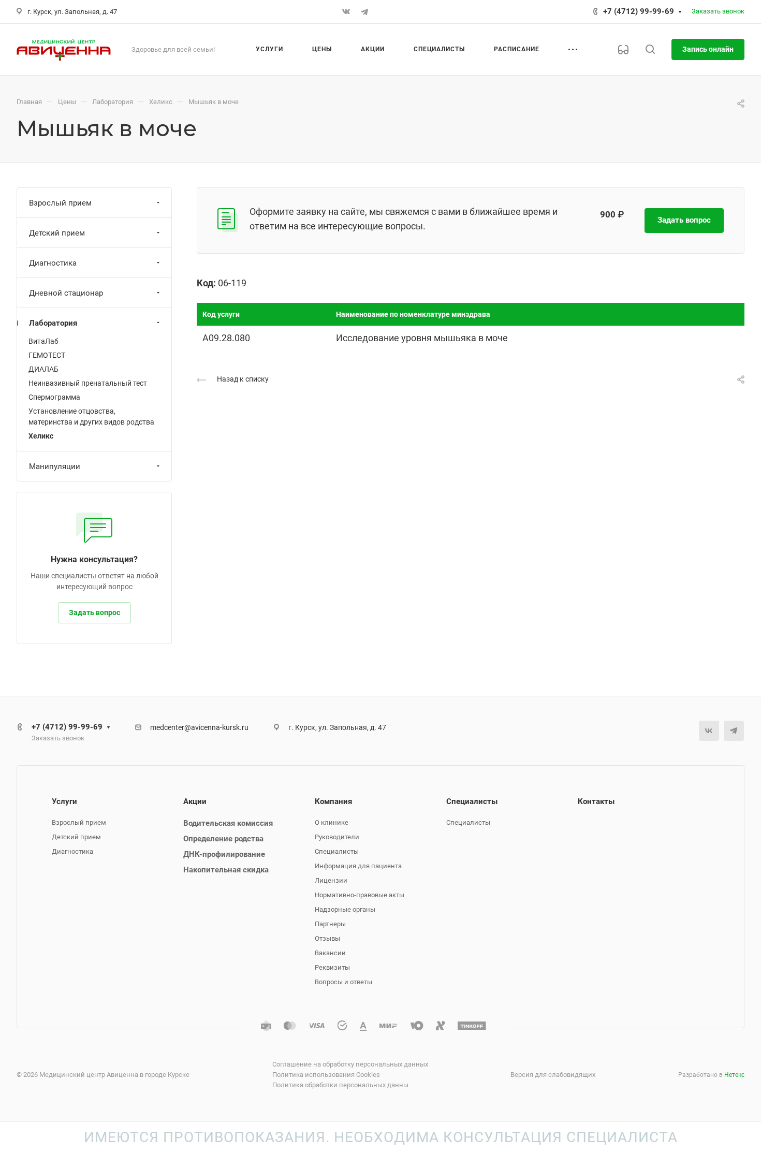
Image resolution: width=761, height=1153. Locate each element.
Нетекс (734, 1074)
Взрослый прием (60, 203)
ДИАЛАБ (43, 369)
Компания (333, 801)
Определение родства (223, 838)
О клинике (331, 822)
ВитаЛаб (43, 341)
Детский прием (57, 233)
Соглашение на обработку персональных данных (350, 1064)
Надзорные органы (345, 909)
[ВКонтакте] (346, 12)
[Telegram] (364, 12)
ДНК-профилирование (224, 854)
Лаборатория (53, 323)
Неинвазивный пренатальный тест (87, 383)
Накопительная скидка (226, 869)
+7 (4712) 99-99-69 (638, 11)
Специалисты (337, 851)
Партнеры (330, 924)
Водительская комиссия (228, 823)
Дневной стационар (66, 293)
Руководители (337, 837)
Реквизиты (332, 967)
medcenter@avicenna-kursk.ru (199, 727)
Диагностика (53, 263)
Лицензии (331, 880)
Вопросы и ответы (343, 982)
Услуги (64, 801)
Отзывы (327, 938)
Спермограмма (54, 397)
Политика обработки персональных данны (340, 1085)
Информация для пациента (358, 866)
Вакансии (330, 953)
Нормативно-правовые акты (359, 895)
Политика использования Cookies (326, 1074)
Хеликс (40, 436)
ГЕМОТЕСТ (46, 355)
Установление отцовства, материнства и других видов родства (91, 416)
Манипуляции (54, 466)
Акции (195, 801)
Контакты (596, 801)
